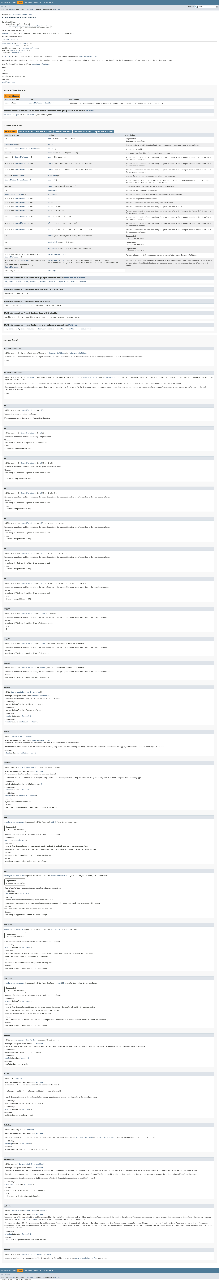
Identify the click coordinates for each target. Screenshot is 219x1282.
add (49, 138)
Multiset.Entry (10, 115)
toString (51, 271)
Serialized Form (8, 82)
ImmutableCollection (18, 50)
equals (50, 186)
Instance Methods (44, 132)
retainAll (53, 282)
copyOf (50, 157)
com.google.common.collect (21, 14)
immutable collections (40, 64)
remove (50, 236)
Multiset (6, 33)
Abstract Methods (63, 132)
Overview (4, 2)
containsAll (14, 329)
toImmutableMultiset (56, 255)
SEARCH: (191, 7)
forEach (30, 329)
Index (45, 2)
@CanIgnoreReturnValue (14, 822)
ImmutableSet (18, 176)
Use (25, 2)
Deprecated (37, 2)
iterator (51, 194)
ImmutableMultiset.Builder (40, 103)
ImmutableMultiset (30, 48)
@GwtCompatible (8, 43)
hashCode (51, 190)
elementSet (52, 176)
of (49, 198)
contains (51, 153)
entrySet (51, 180)
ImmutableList (11, 145)
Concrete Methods (82, 132)
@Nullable (31, 115)
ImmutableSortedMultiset (12, 39)
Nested (11, 9)
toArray (74, 282)
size (77, 329)
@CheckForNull (32, 767)
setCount (51, 242)
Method (30, 9)
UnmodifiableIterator (14, 194)
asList (50, 145)
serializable (21, 43)
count (23, 329)
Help (51, 2)
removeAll (34, 282)
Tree (30, 2)
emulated (19, 46)
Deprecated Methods (103, 132)
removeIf (43, 282)
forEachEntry (40, 329)
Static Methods (26, 132)
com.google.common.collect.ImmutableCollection (29, 26)
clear (18, 282)
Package (12, 2)
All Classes (5, 6)
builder (51, 149)
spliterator (64, 282)
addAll (11, 282)
